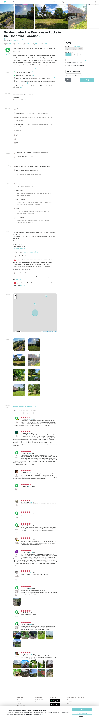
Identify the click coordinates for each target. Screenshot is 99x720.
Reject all (82, 716)
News (18, 701)
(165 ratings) (20, 39)
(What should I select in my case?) (78, 46)
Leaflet (44, 331)
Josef (30, 588)
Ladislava (8, 54)
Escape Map (57, 1)
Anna (30, 502)
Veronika (30, 419)
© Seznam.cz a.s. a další (51, 331)
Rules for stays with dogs (31, 252)
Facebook (69, 699)
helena (31, 552)
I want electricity (74, 62)
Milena (31, 573)
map (20, 83)
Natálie (31, 525)
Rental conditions (39, 699)
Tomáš (29, 453)
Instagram (69, 701)
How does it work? (21, 705)
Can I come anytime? (19, 248)
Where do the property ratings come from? (25, 406)
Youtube (69, 703)
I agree (82, 709)
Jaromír (30, 472)
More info (18, 279)
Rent (36, 701)
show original (15, 40)
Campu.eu (20, 697)
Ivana (30, 624)
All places (14, 1)
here (42, 714)
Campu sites (21, 1)
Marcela (30, 486)
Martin (31, 540)
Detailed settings (82, 713)
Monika (30, 654)
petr (30, 514)
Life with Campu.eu (46, 1)
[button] (35, 304)
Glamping (37, 1)
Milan (29, 612)
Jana (29, 433)
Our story (19, 703)
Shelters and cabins (29, 1)
